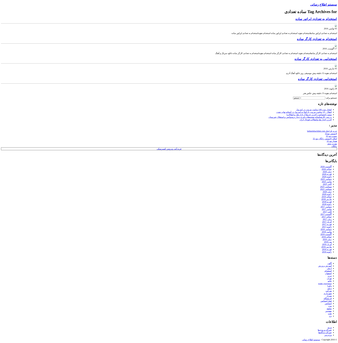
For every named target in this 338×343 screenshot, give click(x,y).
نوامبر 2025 (327, 182)
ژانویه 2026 (327, 177)
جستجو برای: (331, 98)
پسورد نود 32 (331, 136)
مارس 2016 (326, 247)
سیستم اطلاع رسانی (323, 4)
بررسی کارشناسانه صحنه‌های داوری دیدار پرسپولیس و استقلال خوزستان (300, 117)
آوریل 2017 (327, 222)
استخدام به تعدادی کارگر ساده (317, 39)
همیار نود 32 (332, 141)
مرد (330, 306)
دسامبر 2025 (326, 179)
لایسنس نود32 (331, 134)
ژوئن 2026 (327, 172)
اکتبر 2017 (327, 212)
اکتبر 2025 (327, 184)
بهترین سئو (332, 144)
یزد (330, 316)
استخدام (328, 271)
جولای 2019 (327, 197)
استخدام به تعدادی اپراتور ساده (316, 19)
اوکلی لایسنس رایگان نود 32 (325, 139)
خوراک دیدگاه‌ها (325, 332)
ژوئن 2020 (327, 192)
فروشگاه (328, 298)
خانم (330, 281)
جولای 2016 (327, 237)
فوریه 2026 (327, 174)
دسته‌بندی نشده (325, 283)
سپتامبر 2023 (326, 189)
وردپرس (328, 335)
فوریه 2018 (327, 202)
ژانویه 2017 (327, 227)
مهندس (328, 311)
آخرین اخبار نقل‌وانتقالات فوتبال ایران (315, 120)
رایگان (334, 146)
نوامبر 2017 (327, 209)
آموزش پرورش (325, 266)
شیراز (329, 296)
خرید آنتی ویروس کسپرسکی (169, 149)
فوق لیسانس (326, 301)
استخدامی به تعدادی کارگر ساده (316, 59)
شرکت (329, 291)
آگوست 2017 (326, 214)
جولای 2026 (327, 169)
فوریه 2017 (327, 224)
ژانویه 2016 (327, 252)
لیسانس (328, 303)
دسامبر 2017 (326, 207)
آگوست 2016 (326, 234)
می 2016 (328, 242)
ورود (330, 327)
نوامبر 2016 (327, 232)
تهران (329, 278)
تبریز (330, 276)
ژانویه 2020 (327, 194)
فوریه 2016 (327, 249)
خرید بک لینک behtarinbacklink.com (322, 131)
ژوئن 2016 (327, 239)
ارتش (329, 268)
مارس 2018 (326, 199)
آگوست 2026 (326, 166)
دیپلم (329, 288)
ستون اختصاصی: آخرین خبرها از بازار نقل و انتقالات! (309, 114)
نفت (330, 313)
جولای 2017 (327, 217)
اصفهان (328, 273)
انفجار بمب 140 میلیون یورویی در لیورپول (314, 109)
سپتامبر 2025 (326, 187)
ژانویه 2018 (327, 204)
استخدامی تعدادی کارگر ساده (317, 79)
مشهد (329, 308)
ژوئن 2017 (327, 219)
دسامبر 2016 (326, 229)
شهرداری (328, 293)
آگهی (329, 263)
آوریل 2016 (327, 244)
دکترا (329, 286)
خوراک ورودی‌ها (325, 330)
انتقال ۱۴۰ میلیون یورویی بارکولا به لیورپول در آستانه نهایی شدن (304, 112)
